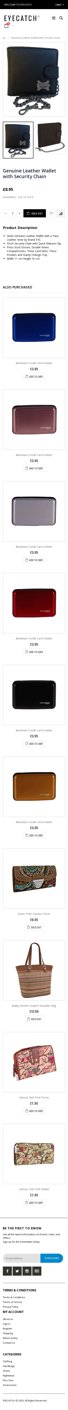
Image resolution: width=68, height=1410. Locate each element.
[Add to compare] (61, 213)
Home (4, 38)
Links (58, 4)
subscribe (52, 1258)
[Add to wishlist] (51, 213)
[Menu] (53, 17)
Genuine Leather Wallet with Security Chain (29, 173)
